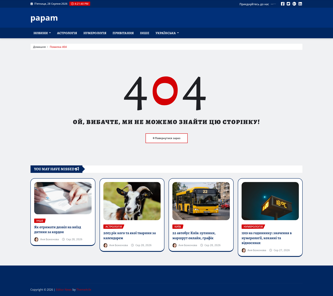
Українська (166, 33)
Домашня (39, 46)
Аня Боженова (49, 239)
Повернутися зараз (167, 138)
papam (44, 17)
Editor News (64, 289)
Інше (144, 33)
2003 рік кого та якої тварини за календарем (129, 235)
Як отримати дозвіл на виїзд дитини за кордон (57, 229)
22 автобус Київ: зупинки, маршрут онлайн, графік (194, 235)
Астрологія (67, 33)
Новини (40, 33)
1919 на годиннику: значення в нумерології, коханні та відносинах (267, 237)
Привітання (123, 33)
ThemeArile (83, 289)
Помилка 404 (58, 46)
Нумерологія (94, 33)
